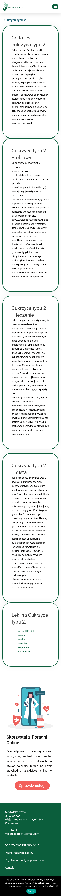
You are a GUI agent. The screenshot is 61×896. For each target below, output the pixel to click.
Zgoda (31, 891)
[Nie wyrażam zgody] (57, 885)
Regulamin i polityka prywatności (25, 860)
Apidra (21, 639)
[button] (55, 6)
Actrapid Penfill (26, 631)
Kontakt (10, 867)
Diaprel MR (23, 647)
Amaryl (21, 635)
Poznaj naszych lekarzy (19, 852)
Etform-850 (24, 651)
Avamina (22, 643)
